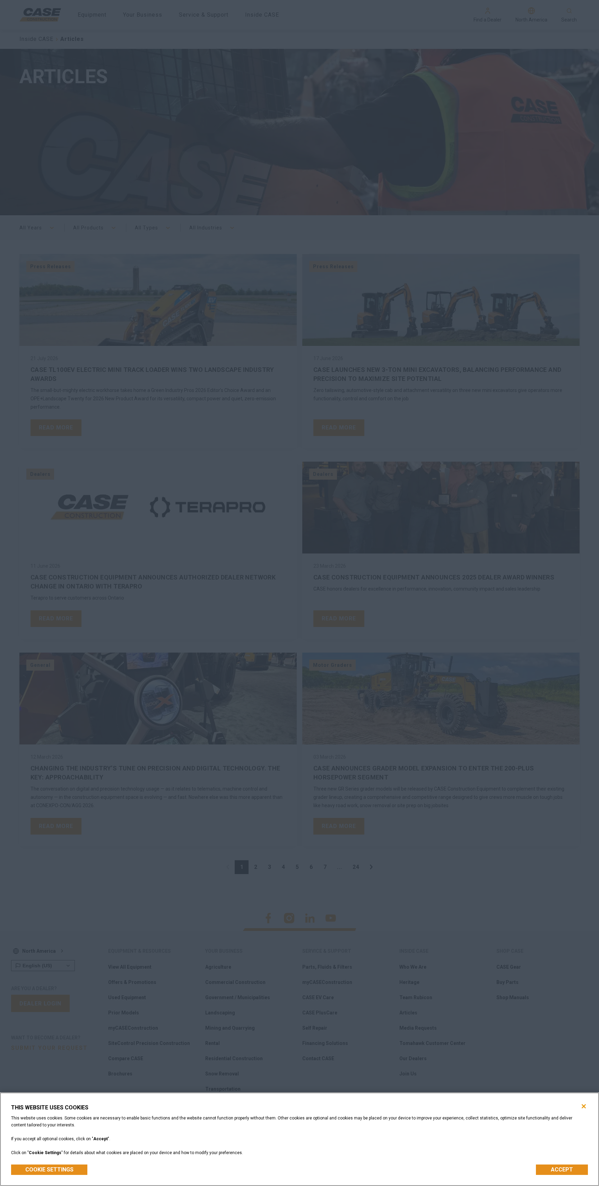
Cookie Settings (49, 1169)
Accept (562, 1169)
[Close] (584, 1106)
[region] (299, 1139)
